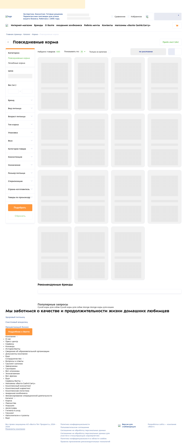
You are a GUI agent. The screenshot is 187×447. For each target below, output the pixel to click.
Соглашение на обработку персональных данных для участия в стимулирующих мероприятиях (85, 434)
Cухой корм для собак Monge (75, 307)
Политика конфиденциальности (75, 424)
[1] (178, 51)
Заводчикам (11, 366)
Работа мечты (92, 25)
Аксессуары (11, 408)
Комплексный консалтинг (18, 386)
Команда (9, 346)
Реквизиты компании (15, 429)
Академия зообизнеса (69, 25)
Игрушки (9, 406)
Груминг (9, 413)
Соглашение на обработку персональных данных (83, 430)
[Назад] (8, 42)
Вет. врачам (11, 376)
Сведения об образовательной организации (27, 351)
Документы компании (16, 354)
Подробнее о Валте (19, 332)
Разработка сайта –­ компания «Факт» (162, 425)
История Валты (12, 349)
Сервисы (9, 344)
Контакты (107, 25)
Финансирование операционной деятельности (28, 396)
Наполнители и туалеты (17, 415)
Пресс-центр (11, 341)
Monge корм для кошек (102, 307)
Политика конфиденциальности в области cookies (84, 439)
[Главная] (13, 16)
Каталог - (27, 34)
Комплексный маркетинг (17, 388)
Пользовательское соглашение (75, 427)
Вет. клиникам (12, 371)
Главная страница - (14, 34)
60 (82, 55)
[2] (171, 51)
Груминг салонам (14, 364)
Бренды (38, 25)
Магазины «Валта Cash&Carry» (132, 25)
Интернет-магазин (21, 25)
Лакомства (10, 403)
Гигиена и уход (12, 410)
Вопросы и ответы (14, 361)
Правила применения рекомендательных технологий (85, 442)
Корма (8, 401)
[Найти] (149, 16)
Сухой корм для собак (49, 307)
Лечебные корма (16, 63)
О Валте (49, 25)
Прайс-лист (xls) (171, 42)
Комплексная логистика (17, 391)
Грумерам (10, 368)
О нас (8, 339)
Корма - (35, 34)
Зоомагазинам (12, 373)
